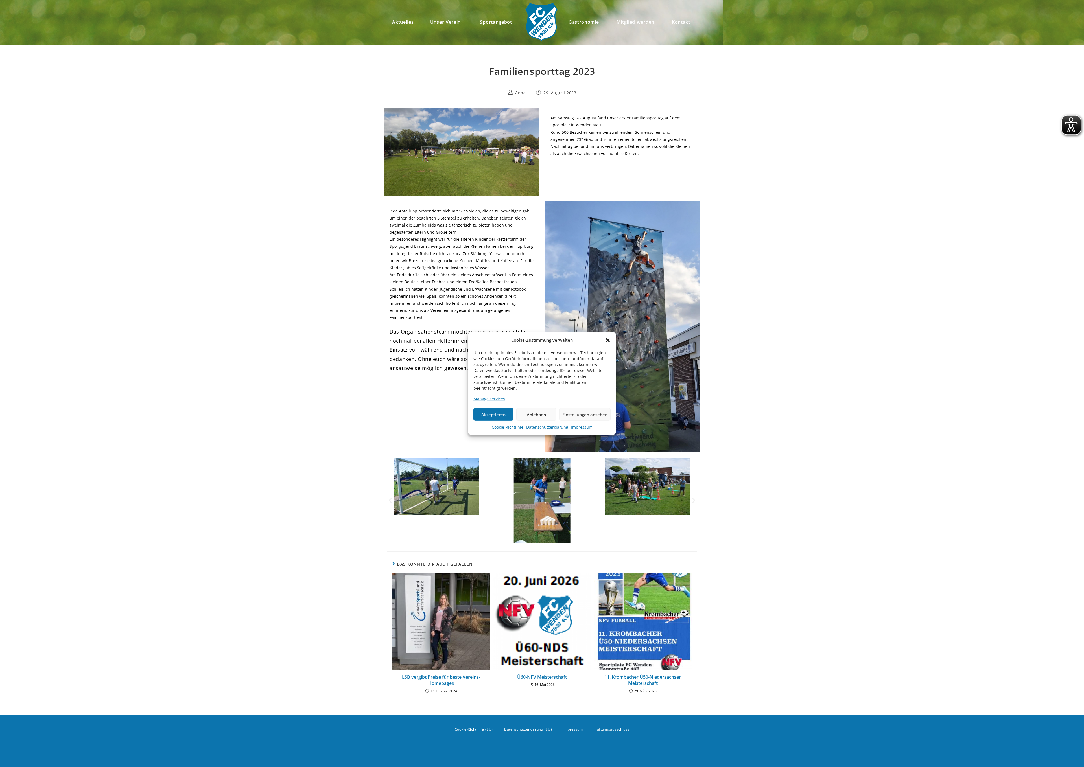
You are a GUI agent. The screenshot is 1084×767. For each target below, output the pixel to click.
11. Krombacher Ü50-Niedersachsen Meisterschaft (643, 680)
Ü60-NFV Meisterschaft (542, 677)
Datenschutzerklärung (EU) (528, 729)
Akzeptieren (493, 414)
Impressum (582, 427)
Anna (520, 92)
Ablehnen (536, 414)
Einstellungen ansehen (584, 414)
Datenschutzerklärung (547, 427)
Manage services (489, 399)
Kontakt (681, 22)
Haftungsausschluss (612, 729)
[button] (608, 340)
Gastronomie (584, 22)
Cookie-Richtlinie (507, 427)
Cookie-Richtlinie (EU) (474, 729)
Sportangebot (496, 22)
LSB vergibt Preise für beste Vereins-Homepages (441, 680)
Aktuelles (403, 22)
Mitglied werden (636, 22)
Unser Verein (445, 22)
